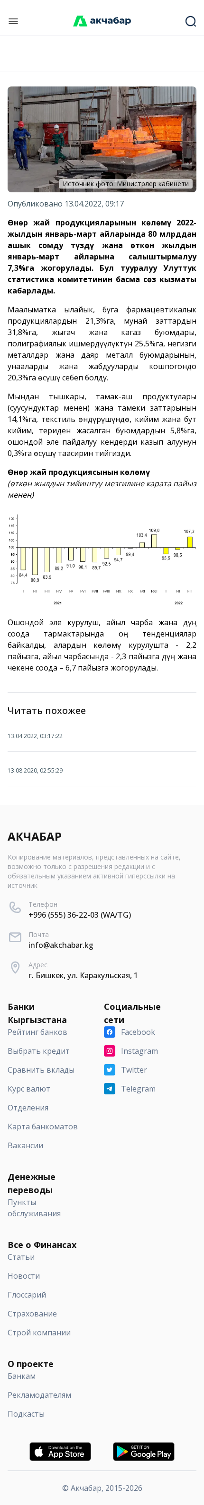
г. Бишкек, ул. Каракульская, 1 (83, 975)
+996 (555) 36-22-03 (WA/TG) (79, 915)
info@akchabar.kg (60, 945)
